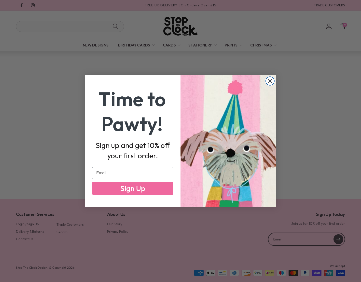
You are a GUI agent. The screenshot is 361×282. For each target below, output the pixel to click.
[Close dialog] (270, 81)
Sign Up (132, 188)
